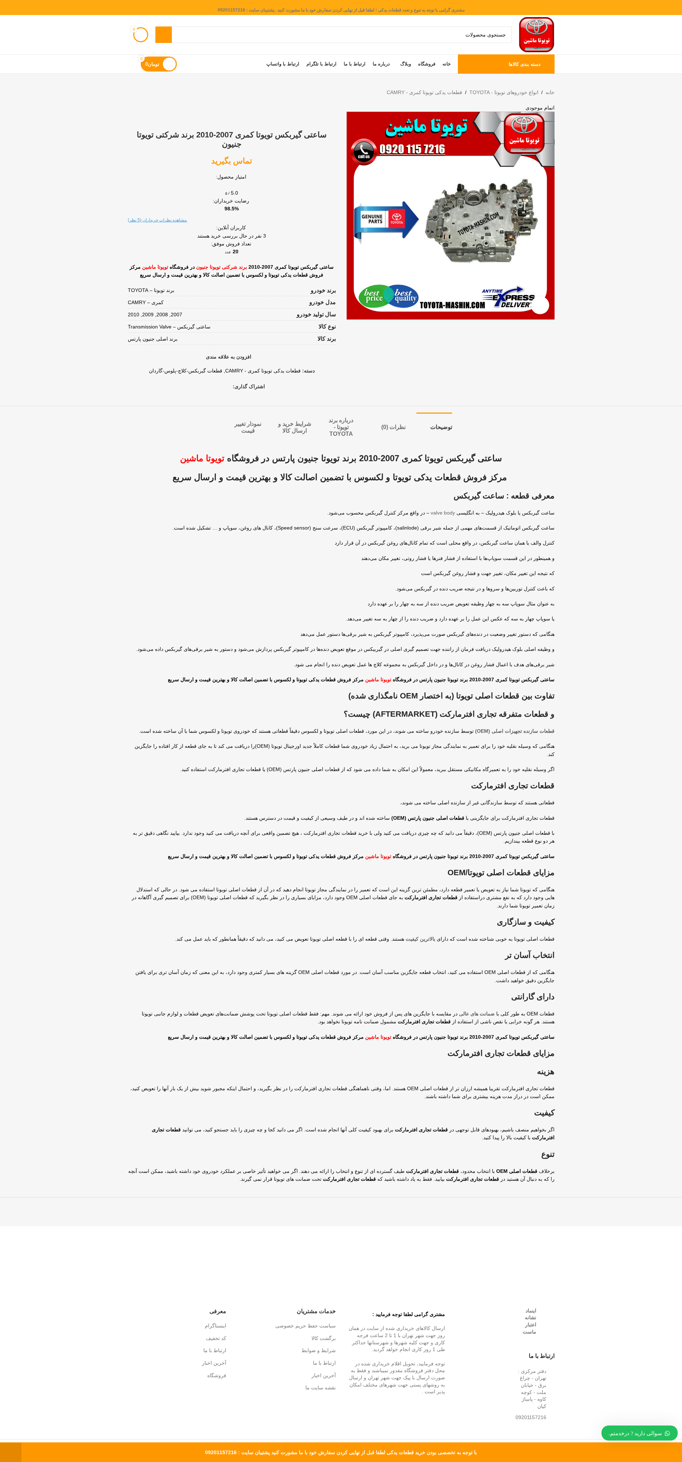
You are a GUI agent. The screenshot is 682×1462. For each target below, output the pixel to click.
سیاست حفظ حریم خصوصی (305, 1326)
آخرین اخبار (323, 1375)
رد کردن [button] (10, 1452)
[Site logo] (537, 34)
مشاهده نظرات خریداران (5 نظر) (158, 220)
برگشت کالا (323, 1338)
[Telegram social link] (202, 386)
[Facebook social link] (228, 386)
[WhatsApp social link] (211, 386)
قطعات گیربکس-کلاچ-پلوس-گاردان (185, 371)
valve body (443, 513)
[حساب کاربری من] (130, 64)
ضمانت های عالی (477, 1014)
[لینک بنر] (526, 1247)
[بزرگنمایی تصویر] (540, 305)
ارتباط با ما (324, 1363)
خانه (550, 92)
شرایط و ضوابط (318, 1350)
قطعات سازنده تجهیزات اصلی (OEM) (515, 731)
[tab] (434, 423)
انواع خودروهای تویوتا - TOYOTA (503, 92)
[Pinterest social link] (220, 386)
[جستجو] (163, 34)
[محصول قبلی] (149, 92)
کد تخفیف (216, 1338)
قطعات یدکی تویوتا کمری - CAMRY (424, 92)
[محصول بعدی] (132, 92)
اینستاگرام (215, 1326)
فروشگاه (216, 1375)
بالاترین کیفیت (420, 939)
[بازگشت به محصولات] (140, 92)
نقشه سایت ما (320, 1387)
